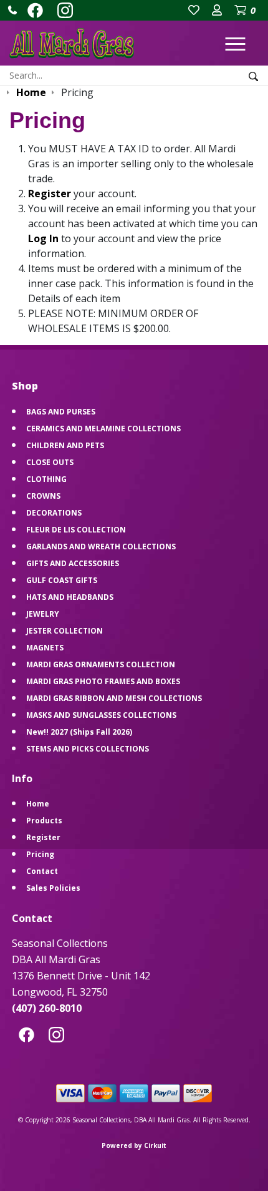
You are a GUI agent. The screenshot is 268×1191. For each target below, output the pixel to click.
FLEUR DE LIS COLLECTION (76, 529)
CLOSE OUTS (50, 462)
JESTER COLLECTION (64, 630)
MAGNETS (45, 647)
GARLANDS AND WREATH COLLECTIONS (101, 546)
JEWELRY (42, 614)
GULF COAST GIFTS (61, 580)
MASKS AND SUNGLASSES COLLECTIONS (101, 715)
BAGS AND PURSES (60, 411)
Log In (43, 238)
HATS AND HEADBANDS (69, 597)
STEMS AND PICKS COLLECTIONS (87, 748)
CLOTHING (46, 479)
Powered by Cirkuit (134, 1145)
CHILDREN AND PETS (65, 445)
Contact (42, 871)
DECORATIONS (54, 512)
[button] (12, 10)
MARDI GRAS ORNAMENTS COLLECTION (100, 664)
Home (37, 803)
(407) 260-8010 (47, 1008)
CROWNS (43, 496)
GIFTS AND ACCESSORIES (72, 563)
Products (44, 820)
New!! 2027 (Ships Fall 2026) (79, 732)
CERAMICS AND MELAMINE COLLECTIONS (103, 428)
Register (49, 193)
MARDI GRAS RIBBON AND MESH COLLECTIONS (114, 698)
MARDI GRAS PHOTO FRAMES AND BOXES (103, 681)
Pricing (40, 854)
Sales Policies (53, 888)
